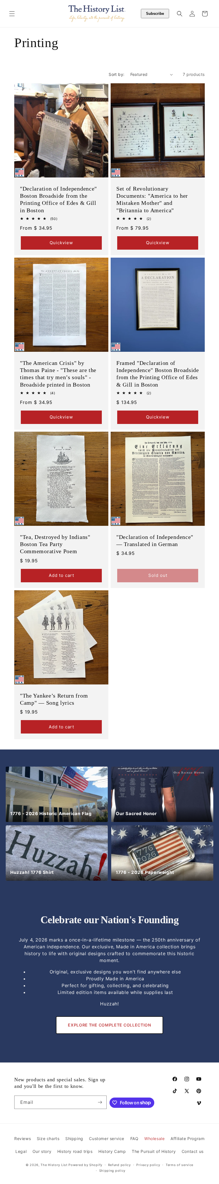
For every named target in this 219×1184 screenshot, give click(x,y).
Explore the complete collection (109, 1025)
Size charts (48, 1138)
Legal (21, 1151)
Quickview (61, 242)
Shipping (74, 1138)
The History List (53, 1165)
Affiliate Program (187, 1138)
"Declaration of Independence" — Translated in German (154, 540)
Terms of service (179, 1165)
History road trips (75, 1151)
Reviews (22, 1138)
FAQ (134, 1138)
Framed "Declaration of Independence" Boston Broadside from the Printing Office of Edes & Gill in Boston (157, 374)
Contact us (193, 1151)
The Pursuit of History (154, 1151)
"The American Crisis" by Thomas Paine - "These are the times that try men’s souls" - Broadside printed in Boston (58, 374)
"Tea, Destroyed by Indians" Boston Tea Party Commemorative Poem (55, 544)
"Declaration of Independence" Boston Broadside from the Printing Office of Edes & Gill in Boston (58, 199)
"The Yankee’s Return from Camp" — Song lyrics (54, 699)
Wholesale (154, 1138)
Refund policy (119, 1165)
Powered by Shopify (85, 1165)
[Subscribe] (100, 1102)
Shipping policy (112, 1171)
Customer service (106, 1138)
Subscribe (155, 13)
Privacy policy (148, 1165)
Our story (42, 1151)
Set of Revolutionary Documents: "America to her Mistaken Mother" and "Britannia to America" (152, 199)
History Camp (112, 1151)
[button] (12, 13)
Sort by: (116, 74)
